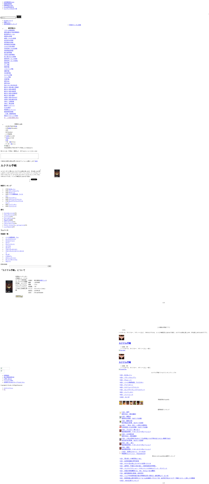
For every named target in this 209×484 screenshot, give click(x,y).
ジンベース (7, 216)
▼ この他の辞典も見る (11, 117)
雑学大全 (6, 81)
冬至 (7, 138)
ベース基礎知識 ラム (12, 237)
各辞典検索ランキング (10, 24)
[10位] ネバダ (124, 397)
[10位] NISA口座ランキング (129, 480)
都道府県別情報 (8, 111)
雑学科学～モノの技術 (10, 58)
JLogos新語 (7, 107)
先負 (6, 140)
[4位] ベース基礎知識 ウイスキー (131, 382)
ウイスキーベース (9, 213)
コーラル (8, 246)
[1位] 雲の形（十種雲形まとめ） (131, 458)
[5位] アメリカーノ (126, 385)
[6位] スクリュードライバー (129, 387)
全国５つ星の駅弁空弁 (10, 99)
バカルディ (9, 256)
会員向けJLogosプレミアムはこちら (14, 382)
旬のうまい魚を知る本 (10, 85)
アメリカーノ (12, 197)
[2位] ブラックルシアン (128, 377)
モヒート (8, 261)
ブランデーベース (9, 215)
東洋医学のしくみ (9, 34)
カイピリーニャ (10, 240)
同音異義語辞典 (8, 50)
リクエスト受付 (8, 380)
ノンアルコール (8, 226)
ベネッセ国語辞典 (9, 30)
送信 (36, 161)
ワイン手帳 (7, 77)
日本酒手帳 (7, 73)
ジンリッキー (12, 204)
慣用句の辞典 (8, 36)
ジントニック (12, 206)
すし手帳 (6, 65)
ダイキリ (8, 247)
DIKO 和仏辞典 (9, 103)
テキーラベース (8, 221)
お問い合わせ (8, 379)
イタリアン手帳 (8, 69)
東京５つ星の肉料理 (10, 89)
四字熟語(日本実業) (9, 44)
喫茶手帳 (6, 67)
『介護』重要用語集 (10, 113)
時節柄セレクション (10, 109)
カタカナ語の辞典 (9, 46)
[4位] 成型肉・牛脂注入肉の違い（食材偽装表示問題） (138, 466)
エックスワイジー (11, 239)
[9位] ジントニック (126, 394)
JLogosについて (8, 20)
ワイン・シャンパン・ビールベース (14, 225)
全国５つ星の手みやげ (10, 97)
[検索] (19, 16)
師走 (9, 128)
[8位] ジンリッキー (126, 392)
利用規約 (6, 375)
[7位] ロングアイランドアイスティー (132, 390)
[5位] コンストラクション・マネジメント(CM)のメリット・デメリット (143, 468)
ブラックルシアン (14, 190)
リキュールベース (9, 223)
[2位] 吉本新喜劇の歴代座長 (129, 461)
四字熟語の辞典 (8, 42)
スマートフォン (8, 388)
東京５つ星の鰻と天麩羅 (11, 87)
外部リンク (43, 280)
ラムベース (7, 220)
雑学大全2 (7, 83)
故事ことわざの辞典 (10, 38)
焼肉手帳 (6, 62)
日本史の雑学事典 (9, 54)
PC (5, 389)
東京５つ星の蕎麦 (9, 95)
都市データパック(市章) (11, 115)
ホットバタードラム (11, 259)
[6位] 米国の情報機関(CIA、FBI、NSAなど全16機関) (137, 471)
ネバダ (7, 254)
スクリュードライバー (15, 199)
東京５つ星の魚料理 (10, 91)
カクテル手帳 (8, 75)
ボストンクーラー (11, 258)
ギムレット (12, 192)
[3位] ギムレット (126, 380)
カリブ (7, 242)
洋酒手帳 (6, 79)
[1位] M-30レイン (126, 375)
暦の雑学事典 (8, 52)
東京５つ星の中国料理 (10, 93)
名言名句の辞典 (8, 40)
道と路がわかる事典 (10, 56)
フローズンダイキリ (11, 249)
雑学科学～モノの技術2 (11, 60)
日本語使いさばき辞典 (10, 48)
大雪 (7, 136)
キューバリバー (10, 244)
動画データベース (9, 105)
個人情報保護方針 (9, 377)
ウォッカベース (8, 218)
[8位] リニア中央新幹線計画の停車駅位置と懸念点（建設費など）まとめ (144, 476)
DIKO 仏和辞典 (9, 101)
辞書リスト (7, 22)
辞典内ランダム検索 (75, 25)
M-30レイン (12, 189)
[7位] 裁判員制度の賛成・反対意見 (131, 473)
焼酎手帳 (6, 71)
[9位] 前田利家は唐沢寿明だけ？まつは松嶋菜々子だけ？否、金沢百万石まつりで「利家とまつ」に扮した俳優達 (157, 478)
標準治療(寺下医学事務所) (11, 32)
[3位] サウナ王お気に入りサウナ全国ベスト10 (135, 463)
